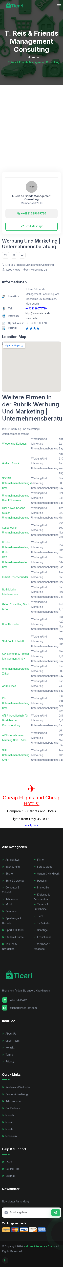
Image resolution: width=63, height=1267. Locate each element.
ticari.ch (9, 1115)
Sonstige (42, 930)
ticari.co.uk (11, 1136)
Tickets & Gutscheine (41, 907)
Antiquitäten (12, 859)
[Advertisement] (31, 118)
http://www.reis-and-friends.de (38, 316)
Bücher (9, 873)
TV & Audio (43, 923)
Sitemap (10, 1175)
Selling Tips (12, 1169)
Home (31, 57)
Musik (9, 904)
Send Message (33, 226)
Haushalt (41, 880)
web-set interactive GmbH (39, 1246)
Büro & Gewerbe (15, 880)
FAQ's (8, 1161)
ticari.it (9, 1122)
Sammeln (10, 911)
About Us (10, 1033)
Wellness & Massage (42, 946)
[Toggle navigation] (59, 6)
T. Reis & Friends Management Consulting (31, 197)
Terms (9, 1054)
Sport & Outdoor (14, 930)
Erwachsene (43, 937)
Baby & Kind (12, 866)
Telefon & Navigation (9, 946)
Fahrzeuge (11, 899)
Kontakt (9, 1047)
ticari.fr (9, 1129)
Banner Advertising (16, 1094)
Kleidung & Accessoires (42, 897)
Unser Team (12, 1040)
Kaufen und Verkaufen (18, 1087)
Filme (40, 859)
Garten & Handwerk (47, 873)
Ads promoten (13, 1101)
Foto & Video (44, 866)
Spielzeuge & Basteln (11, 921)
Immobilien (43, 887)
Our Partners (12, 1108)
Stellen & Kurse (14, 937)
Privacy (9, 1061)
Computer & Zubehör (10, 890)
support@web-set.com (23, 1007)
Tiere (39, 916)
